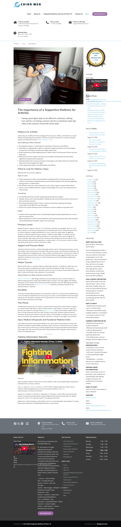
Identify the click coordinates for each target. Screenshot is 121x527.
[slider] (33, 464)
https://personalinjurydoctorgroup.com (98, 410)
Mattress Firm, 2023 (49, 310)
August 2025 (91, 205)
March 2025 (91, 215)
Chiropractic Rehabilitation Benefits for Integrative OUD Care (96, 121)
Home (29, 14)
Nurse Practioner (68, 452)
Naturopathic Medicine (70, 449)
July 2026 (90, 182)
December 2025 (92, 196)
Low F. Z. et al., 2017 (33, 259)
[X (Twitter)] (18, 424)
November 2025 (92, 199)
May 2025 (90, 211)
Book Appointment (99, 14)
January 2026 (91, 194)
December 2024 (92, 222)
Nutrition (66, 454)
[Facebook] (15, 424)
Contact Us (79, 14)
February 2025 (91, 218)
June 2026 (90, 184)
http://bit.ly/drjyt (91, 397)
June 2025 (90, 209)
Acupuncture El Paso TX (70, 444)
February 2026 (91, 192)
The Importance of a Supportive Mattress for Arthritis (47, 111)
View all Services (68, 441)
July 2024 (90, 232)
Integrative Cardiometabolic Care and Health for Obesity (96, 111)
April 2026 (90, 188)
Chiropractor (67, 446)
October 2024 (91, 226)
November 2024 (92, 224)
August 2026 (91, 180)
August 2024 (91, 230)
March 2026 (91, 190)
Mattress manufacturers (24, 278)
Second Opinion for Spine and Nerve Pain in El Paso (96, 101)
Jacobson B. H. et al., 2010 (42, 284)
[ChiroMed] (28, 4)
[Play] (86, 93)
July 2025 (90, 207)
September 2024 (92, 228)
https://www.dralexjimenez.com (96, 406)
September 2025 (92, 203)
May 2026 (90, 186)
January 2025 (91, 220)
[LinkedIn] (22, 424)
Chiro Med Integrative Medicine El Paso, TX (37, 524)
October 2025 (91, 201)
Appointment (103, 524)
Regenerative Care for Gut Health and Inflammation (95, 115)
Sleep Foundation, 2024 (45, 139)
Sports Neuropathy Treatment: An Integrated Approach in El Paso (97, 106)
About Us (37, 14)
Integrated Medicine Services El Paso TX (58, 14)
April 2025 (90, 213)
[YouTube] (27, 424)
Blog (87, 14)
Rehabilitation (67, 457)
